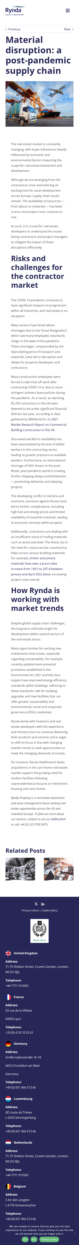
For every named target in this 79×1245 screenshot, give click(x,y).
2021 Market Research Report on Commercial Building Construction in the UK (39, 424)
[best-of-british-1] (39, 920)
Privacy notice (30, 910)
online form (58, 819)
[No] (74, 1233)
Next (67, 29)
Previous (14, 29)
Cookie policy (50, 910)
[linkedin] (42, 903)
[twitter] (36, 903)
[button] (8, 869)
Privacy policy (49, 1239)
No (34, 1239)
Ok (25, 1239)
